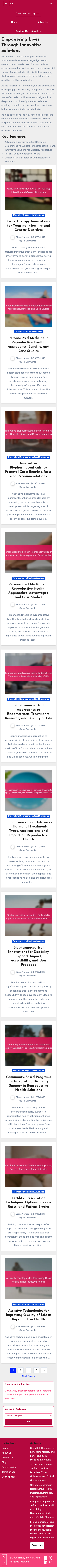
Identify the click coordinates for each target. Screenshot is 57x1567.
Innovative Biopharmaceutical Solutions (28, 457)
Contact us (7, 1457)
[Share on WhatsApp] (50, 1561)
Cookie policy (8, 1476)
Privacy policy (9, 1467)
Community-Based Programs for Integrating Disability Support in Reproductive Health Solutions (28, 1394)
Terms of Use (8, 1472)
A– (11, 3)
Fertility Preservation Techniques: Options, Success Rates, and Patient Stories (28, 1202)
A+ (6, 3)
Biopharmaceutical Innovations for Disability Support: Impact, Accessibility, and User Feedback (28, 956)
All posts (43, 22)
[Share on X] (50, 1557)
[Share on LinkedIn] (46, 1561)
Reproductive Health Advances (28, 578)
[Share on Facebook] (46, 1557)
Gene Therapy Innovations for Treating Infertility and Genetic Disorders (28, 226)
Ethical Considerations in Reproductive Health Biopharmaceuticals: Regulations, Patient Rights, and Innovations (42, 1530)
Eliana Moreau (22, 237)
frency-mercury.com (28, 13)
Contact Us (21, 31)
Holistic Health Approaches (28, 332)
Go (28, 1422)
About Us (36, 31)
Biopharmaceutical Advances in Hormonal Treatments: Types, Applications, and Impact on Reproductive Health (28, 831)
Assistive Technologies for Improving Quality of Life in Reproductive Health (28, 1315)
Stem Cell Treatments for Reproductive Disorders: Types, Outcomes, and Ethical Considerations (42, 1472)
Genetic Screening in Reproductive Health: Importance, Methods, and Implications (41, 1491)
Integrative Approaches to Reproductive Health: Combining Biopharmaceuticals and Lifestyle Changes (42, 1509)
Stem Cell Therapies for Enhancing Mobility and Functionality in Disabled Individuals (42, 1454)
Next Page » (28, 1376)
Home (14, 22)
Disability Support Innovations (28, 215)
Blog (4, 1462)
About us (6, 1453)
